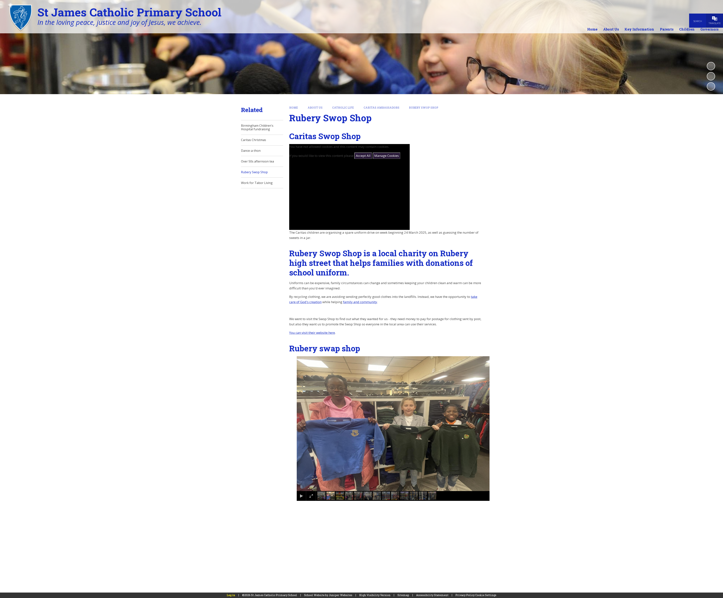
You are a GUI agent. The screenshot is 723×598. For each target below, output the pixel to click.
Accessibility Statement (432, 595)
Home (293, 107)
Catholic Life (343, 107)
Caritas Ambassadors (381, 107)
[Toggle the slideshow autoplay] (711, 66)
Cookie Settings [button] (485, 595)
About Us (315, 107)
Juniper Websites (340, 595)
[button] (304, 423)
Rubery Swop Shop (423, 107)
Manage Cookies (386, 155)
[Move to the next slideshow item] (711, 86)
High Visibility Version (374, 595)
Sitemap (403, 595)
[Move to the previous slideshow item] (711, 76)
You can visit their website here (312, 332)
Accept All (363, 155)
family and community (360, 302)
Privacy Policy (465, 595)
